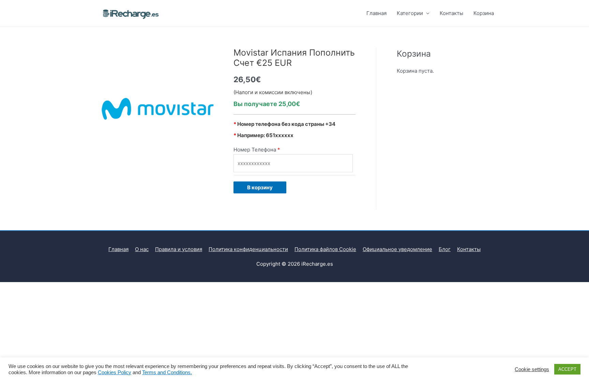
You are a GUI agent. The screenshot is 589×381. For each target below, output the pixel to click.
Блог (445, 249)
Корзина (483, 13)
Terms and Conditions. (167, 372)
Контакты (451, 13)
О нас (142, 249)
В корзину (260, 187)
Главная (376, 13)
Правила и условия (178, 249)
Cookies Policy (114, 372)
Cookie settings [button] (532, 369)
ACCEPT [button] (567, 369)
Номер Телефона (254, 149)
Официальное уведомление (397, 249)
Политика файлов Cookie (325, 249)
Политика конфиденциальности (248, 249)
